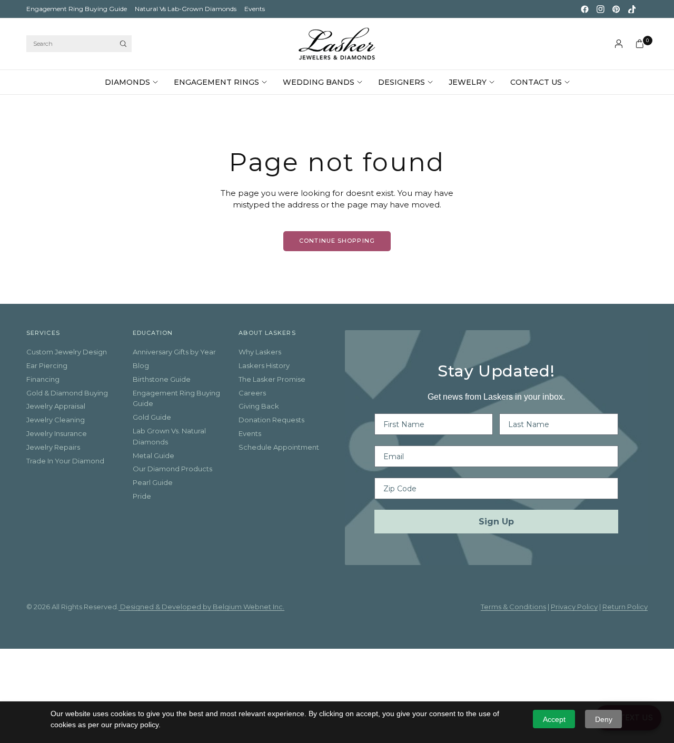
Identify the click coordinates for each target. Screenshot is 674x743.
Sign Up (496, 522)
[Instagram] (600, 9)
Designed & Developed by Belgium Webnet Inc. (201, 606)
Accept (554, 719)
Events (254, 9)
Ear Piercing (46, 365)
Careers (252, 393)
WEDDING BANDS (318, 82)
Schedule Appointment (279, 447)
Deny (603, 719)
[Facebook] (584, 9)
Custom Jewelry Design (66, 352)
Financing (43, 379)
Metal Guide (153, 455)
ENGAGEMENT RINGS (216, 82)
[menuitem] (76, 9)
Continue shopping (337, 240)
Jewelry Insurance (56, 433)
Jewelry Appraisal (55, 406)
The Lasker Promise (272, 379)
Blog (141, 365)
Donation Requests (271, 419)
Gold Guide (152, 417)
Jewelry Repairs (53, 447)
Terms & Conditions (513, 606)
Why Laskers (260, 352)
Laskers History (264, 365)
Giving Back (259, 406)
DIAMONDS (127, 82)
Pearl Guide (153, 482)
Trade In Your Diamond (65, 461)
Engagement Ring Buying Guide (76, 9)
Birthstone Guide (162, 379)
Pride (142, 496)
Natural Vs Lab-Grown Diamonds (185, 9)
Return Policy (625, 606)
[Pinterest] (616, 9)
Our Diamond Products (172, 468)
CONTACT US (536, 82)
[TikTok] (632, 9)
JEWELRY (468, 82)
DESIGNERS (401, 82)
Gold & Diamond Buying (67, 393)
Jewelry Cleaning (55, 419)
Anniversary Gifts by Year (174, 352)
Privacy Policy (574, 606)
